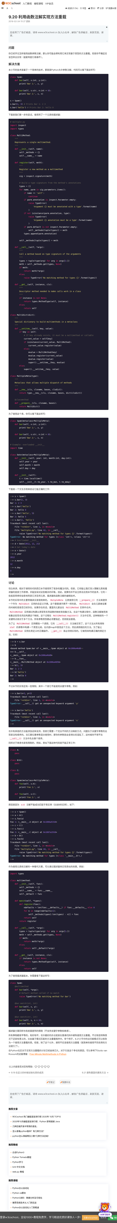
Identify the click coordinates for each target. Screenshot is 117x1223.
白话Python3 (18, 1152)
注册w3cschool (90, 1217)
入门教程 (27, 3)
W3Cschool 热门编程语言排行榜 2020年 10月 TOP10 (36, 1116)
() (93, 8)
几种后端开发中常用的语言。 (25, 1126)
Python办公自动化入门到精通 (25, 1207)
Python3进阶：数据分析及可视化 (27, 1198)
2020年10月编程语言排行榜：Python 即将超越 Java (36, 1121)
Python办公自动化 (20, 1188)
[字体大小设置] (7, 8)
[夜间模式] (12, 8)
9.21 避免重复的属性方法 (94, 1072)
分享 (101, 8)
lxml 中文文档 (18, 1167)
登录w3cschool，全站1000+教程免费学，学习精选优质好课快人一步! (40, 1217)
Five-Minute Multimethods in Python (48, 1054)
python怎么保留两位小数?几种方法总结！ (31, 1136)
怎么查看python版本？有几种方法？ (28, 1131)
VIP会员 (49, 3)
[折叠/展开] (2, 8)
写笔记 (52, 1082)
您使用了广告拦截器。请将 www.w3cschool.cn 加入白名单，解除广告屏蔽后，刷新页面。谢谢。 (57, 34)
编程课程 (38, 3)
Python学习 (17, 1162)
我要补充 (66, 1082)
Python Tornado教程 (21, 1157)
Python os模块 (19, 1193)
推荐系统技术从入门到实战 (24, 1202)
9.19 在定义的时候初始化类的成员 (27, 1072)
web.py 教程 (18, 1171)
